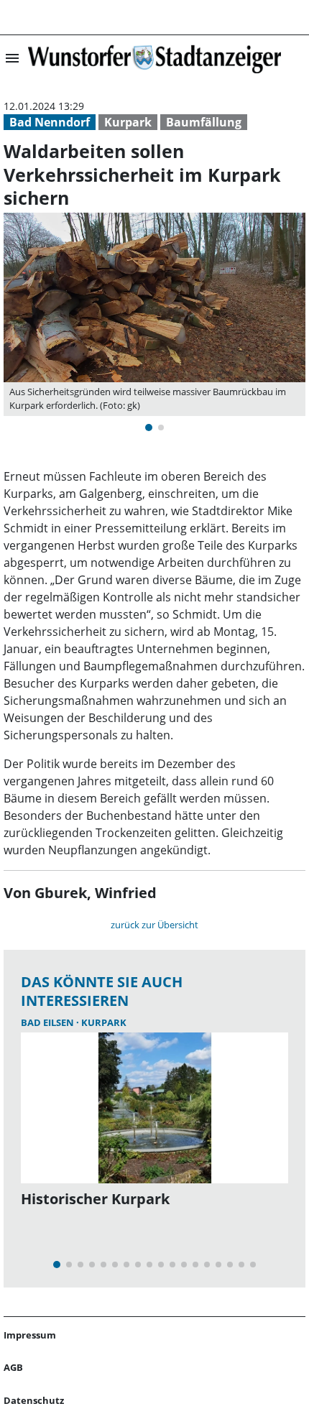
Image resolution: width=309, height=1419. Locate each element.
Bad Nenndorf (49, 122)
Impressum (30, 1334)
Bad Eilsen (48, 1022)
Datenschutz (34, 1400)
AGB (13, 1367)
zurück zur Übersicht (154, 924)
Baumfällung (203, 122)
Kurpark (128, 122)
